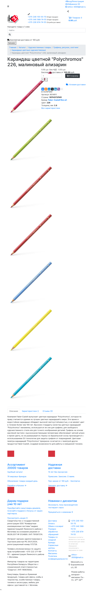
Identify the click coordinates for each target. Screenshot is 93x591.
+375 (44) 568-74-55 (37, 19)
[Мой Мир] (49, 89)
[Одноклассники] (46, 89)
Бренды (51, 542)
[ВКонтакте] (42, 89)
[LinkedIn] (55, 89)
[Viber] (58, 89)
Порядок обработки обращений (53, 531)
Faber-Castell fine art (57, 100)
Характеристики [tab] (30, 411)
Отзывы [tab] (48, 411)
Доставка (52, 521)
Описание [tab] (13, 411)
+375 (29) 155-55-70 (37, 17)
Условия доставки (77, 84)
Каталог (11, 43)
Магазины (52, 553)
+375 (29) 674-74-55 (37, 22)
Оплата (51, 523)
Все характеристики (50, 108)
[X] (52, 89)
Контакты (52, 551)
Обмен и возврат (55, 526)
